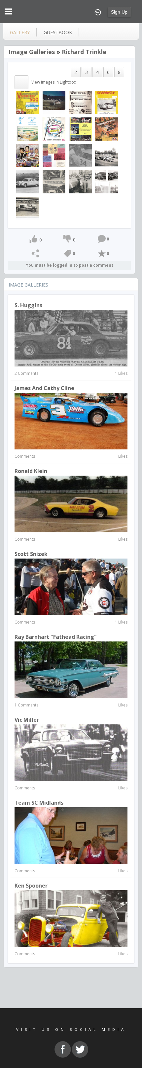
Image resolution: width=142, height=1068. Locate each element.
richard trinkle (84, 52)
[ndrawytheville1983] (106, 128)
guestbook (58, 32)
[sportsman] (106, 102)
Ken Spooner (31, 885)
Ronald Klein (31, 471)
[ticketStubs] (54, 155)
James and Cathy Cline (44, 388)
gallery (20, 32)
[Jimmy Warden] (54, 102)
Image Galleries (32, 52)
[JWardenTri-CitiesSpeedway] (80, 181)
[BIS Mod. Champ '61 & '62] (80, 155)
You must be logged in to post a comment (69, 265)
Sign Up (119, 12)
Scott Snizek (31, 554)
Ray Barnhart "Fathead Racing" (56, 636)
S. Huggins (28, 305)
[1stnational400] (54, 128)
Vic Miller (27, 719)
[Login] (97, 12)
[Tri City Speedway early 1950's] (106, 155)
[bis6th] (27, 102)
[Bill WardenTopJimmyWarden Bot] (54, 181)
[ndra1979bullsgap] (80, 128)
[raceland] (27, 128)
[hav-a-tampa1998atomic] (27, 155)
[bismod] (80, 102)
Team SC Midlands (39, 802)
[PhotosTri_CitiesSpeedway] (106, 181)
